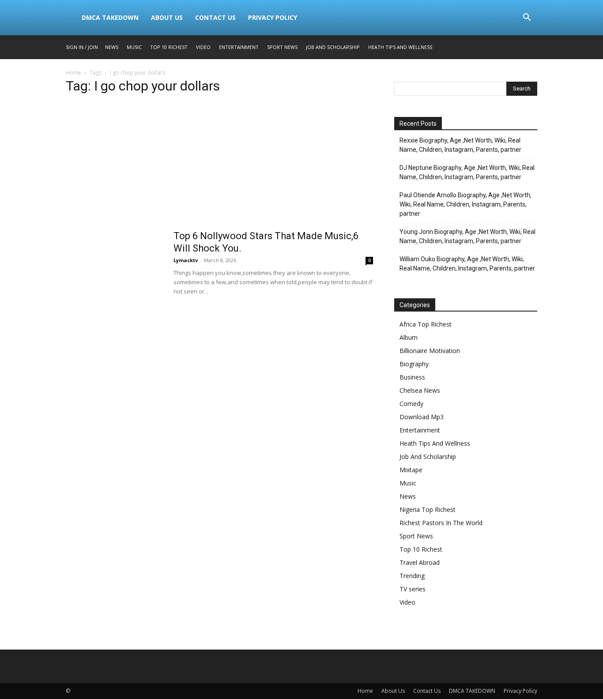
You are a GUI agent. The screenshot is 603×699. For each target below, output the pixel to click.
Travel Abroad (419, 562)
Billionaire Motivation (429, 350)
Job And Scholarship (333, 47)
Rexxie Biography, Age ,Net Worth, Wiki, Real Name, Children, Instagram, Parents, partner (460, 145)
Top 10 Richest (169, 47)
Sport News (282, 47)
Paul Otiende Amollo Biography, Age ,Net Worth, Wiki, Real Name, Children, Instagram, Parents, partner (465, 204)
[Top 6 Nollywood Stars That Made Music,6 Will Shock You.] (114, 263)
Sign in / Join (82, 47)
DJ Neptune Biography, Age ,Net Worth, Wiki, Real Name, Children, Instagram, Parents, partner (467, 172)
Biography (414, 364)
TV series (412, 589)
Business (412, 377)
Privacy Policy (272, 17)
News (111, 47)
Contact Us (215, 17)
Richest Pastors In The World (440, 523)
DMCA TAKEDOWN (110, 17)
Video (203, 47)
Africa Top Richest (425, 324)
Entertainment (239, 47)
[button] (526, 18)
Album (408, 337)
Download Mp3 (421, 417)
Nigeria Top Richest (427, 509)
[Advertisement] (219, 164)
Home (73, 72)
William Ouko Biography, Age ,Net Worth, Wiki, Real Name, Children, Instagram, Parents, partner (467, 264)
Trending (412, 575)
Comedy (411, 403)
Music (134, 47)
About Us (167, 17)
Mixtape (410, 470)
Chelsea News (419, 390)
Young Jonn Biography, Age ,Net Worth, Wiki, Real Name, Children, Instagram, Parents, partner (467, 236)
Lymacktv (185, 260)
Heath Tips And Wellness (400, 47)
